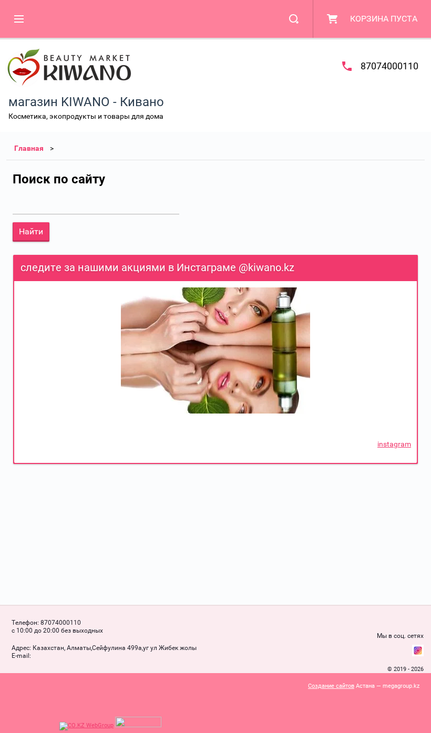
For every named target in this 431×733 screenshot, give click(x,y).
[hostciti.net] (138, 725)
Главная (29, 148)
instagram (394, 444)
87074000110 (389, 65)
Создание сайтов (331, 686)
